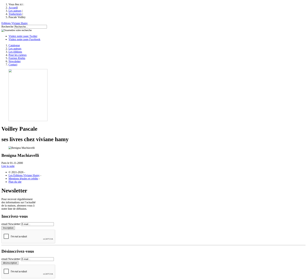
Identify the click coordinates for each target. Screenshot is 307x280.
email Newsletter (10, 223)
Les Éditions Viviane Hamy (24, 175)
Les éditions (15, 51)
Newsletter (15, 61)
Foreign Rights (17, 58)
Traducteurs (15, 13)
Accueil (13, 7)
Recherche (7, 26)
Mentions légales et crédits (23, 178)
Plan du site (15, 181)
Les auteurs (15, 10)
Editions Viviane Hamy (14, 23)
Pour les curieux (18, 54)
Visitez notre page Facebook (24, 39)
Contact (13, 64)
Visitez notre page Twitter (23, 36)
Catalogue (14, 45)
